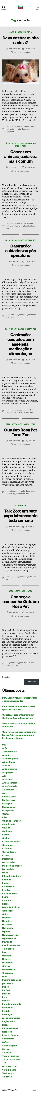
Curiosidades (17, 143)
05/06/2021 (30, 167)
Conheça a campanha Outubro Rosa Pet (20, 601)
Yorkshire (7, 1077)
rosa (27, 493)
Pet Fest (6, 990)
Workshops (8, 1073)
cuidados (32, 315)
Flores (5, 904)
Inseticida (7, 942)
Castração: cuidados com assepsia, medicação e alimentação (20, 344)
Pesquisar (6, 677)
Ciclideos (7, 831)
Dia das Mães (8, 862)
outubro (8, 493)
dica (16, 226)
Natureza (6, 955)
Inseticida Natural (11, 945)
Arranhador (8, 789)
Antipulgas (7, 772)
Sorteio (5, 1049)
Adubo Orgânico (10, 758)
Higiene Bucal (9, 938)
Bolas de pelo (8, 807)
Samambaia (8, 1038)
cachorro (9, 126)
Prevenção (7, 1007)
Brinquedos (8, 810)
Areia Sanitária (9, 786)
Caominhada (8, 824)
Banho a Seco (9, 796)
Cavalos (6, 828)
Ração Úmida (8, 1021)
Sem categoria (9, 1045)
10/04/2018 (30, 441)
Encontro (6, 879)
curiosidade (18, 412)
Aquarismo (7, 779)
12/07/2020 (30, 261)
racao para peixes (11, 1018)
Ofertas (6, 966)
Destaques (20, 32)
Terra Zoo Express (11, 1059)
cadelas (26, 126)
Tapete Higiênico (10, 1056)
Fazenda (6, 900)
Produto (6, 1011)
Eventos (6, 890)
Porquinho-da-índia (12, 1004)
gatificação (8, 911)
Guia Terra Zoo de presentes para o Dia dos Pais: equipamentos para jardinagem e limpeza (19, 735)
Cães (11, 32)
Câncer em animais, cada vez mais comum (20, 156)
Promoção (7, 1014)
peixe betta (7, 983)
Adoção (6, 755)
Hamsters (7, 921)
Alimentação (8, 762)
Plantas (6, 1000)
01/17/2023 (30, 48)
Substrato (7, 1052)
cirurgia (17, 129)
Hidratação (7, 928)
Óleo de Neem (9, 969)
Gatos (18, 146)
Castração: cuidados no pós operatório (20, 250)
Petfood (6, 994)
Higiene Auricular (10, 935)
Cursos (5, 855)
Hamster (6, 917)
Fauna (5, 897)
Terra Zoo (16, 48)
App (4, 776)
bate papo (9, 577)
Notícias (6, 959)
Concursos (7, 845)
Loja (4, 952)
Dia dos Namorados (12, 866)
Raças (5, 1025)
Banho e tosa (8, 800)
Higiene (6, 931)
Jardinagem (8, 949)
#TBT (5, 745)
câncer (30, 223)
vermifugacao (9, 1070)
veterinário (9, 131)
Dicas (5, 872)
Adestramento (9, 751)
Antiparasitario (9, 769)
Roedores (7, 1032)
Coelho (5, 834)
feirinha (27, 226)
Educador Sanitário (11, 876)
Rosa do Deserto (10, 1035)
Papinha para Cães (11, 980)
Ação (4, 748)
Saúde (5, 1042)
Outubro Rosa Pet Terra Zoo (20, 432)
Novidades (7, 962)
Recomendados (10, 1028)
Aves (4, 793)
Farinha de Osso (10, 893)
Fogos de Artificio (10, 907)
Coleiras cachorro (11, 841)
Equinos (6, 883)
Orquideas (7, 973)
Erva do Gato (8, 886)
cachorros (18, 126)
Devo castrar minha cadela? (20, 40)
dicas (24, 129)
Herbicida (7, 924)
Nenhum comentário (22, 52)
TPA (4, 1063)
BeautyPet (7, 803)
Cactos (5, 814)
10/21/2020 (30, 360)
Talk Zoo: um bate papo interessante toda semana (21, 515)
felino (33, 226)
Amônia (6, 765)
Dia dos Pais (8, 869)
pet (28, 129)
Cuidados (7, 848)
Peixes (5, 987)
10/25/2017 (30, 526)
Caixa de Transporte (12, 821)
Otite (4, 976)
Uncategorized (9, 1066)
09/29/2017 (30, 612)
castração (9, 129)
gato (7, 228)
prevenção (20, 493)
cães (32, 126)
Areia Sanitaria (9, 783)
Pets (29, 32)
